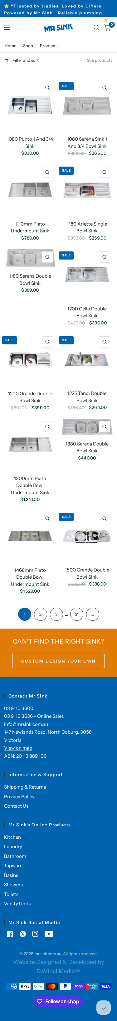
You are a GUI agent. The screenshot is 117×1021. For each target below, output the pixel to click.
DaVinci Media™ (58, 971)
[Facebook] (10, 934)
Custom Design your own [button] (58, 661)
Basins (11, 875)
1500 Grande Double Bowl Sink (87, 573)
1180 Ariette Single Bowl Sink (87, 227)
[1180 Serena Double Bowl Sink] (30, 258)
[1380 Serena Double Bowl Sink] (87, 427)
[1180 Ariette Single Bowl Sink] (87, 189)
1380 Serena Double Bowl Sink (87, 447)
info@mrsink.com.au (26, 724)
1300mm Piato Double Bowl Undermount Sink (30, 485)
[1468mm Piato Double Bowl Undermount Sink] (30, 536)
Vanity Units (17, 904)
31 (77, 614)
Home (10, 45)
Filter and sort (25, 60)
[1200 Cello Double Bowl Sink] (87, 274)
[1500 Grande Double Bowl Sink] (87, 536)
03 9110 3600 (18, 708)
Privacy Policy (19, 797)
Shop (28, 45)
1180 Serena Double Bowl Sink (30, 279)
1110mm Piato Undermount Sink (30, 227)
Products (48, 45)
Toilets (11, 894)
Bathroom (15, 856)
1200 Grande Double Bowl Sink (30, 397)
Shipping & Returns (25, 787)
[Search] (96, 28)
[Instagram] (35, 934)
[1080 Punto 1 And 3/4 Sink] (30, 105)
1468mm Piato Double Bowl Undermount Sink (30, 577)
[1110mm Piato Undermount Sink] (30, 189)
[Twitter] (23, 934)
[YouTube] (49, 934)
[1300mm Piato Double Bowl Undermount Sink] (30, 444)
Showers (13, 884)
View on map (18, 748)
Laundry (13, 846)
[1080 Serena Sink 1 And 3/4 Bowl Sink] (87, 105)
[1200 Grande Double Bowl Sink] (30, 359)
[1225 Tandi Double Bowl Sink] (87, 359)
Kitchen (12, 837)
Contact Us (16, 806)
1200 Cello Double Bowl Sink (87, 312)
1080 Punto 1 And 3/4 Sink (30, 142)
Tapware (13, 865)
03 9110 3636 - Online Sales (34, 716)
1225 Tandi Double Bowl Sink (86, 396)
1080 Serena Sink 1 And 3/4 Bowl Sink (87, 142)
